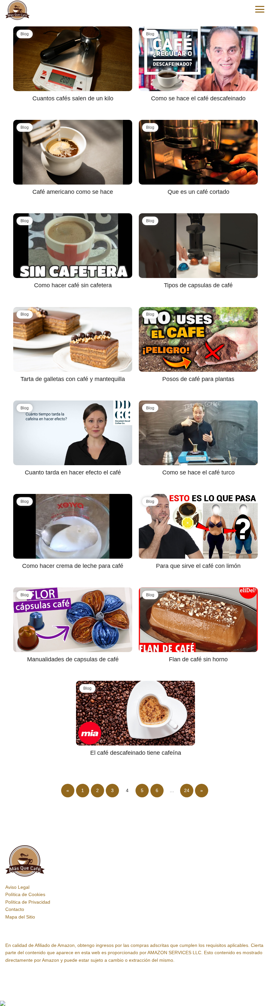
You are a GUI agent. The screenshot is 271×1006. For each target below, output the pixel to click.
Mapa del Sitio (20, 916)
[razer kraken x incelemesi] (135, 1003)
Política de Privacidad (27, 902)
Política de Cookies (25, 894)
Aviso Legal (17, 887)
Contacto (14, 909)
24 (186, 790)
